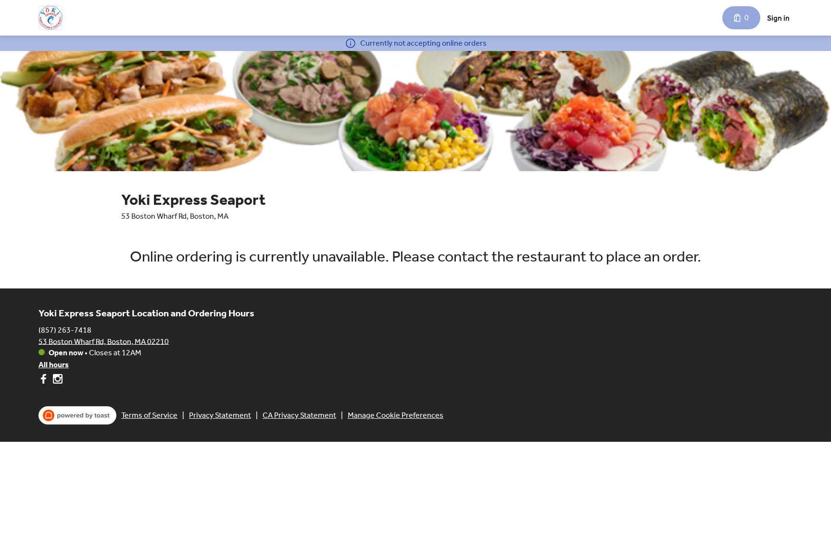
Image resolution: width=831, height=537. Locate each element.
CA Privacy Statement (299, 415)
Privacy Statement (220, 415)
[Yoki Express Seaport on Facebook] (44, 380)
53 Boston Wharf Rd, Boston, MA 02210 (103, 341)
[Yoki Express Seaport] (50, 18)
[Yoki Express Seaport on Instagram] (56, 380)
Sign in (778, 18)
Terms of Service (149, 415)
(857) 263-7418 (64, 329)
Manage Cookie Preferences (395, 415)
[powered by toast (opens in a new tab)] (77, 415)
